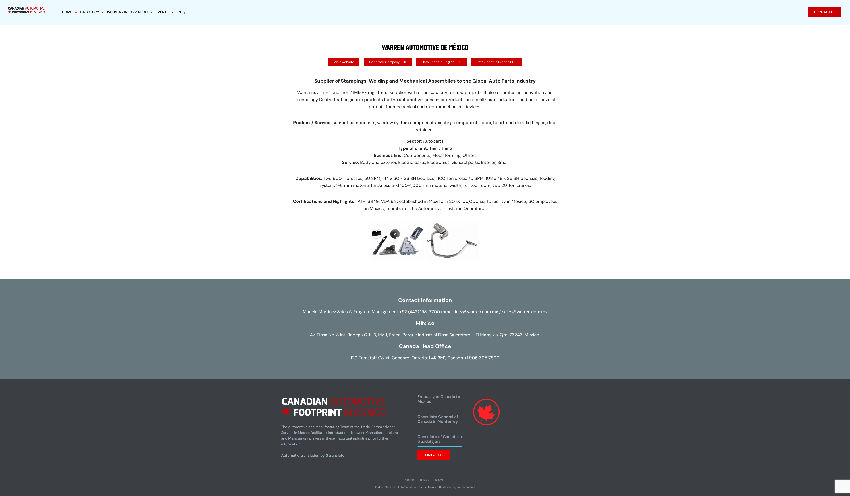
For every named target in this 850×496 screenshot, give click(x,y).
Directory (89, 12)
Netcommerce (466, 487)
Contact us (825, 12)
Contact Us (434, 455)
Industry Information (127, 12)
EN (179, 12)
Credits (409, 480)
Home (67, 12)
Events (162, 12)
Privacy (424, 480)
